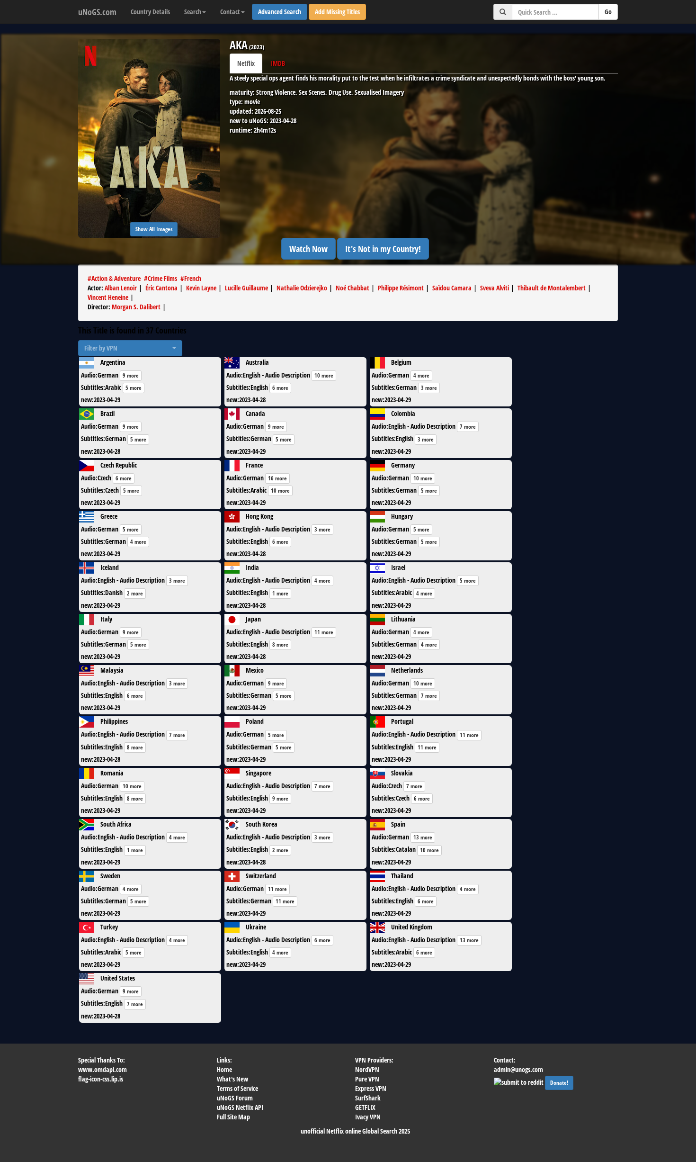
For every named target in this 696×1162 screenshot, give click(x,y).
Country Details (150, 11)
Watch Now (308, 248)
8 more (280, 644)
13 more (422, 837)
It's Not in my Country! (383, 248)
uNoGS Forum (235, 1097)
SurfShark (368, 1097)
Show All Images (153, 229)
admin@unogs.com (518, 1069)
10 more (323, 375)
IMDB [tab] (278, 63)
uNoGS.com (97, 12)
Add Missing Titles (337, 11)
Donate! (559, 1083)
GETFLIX (365, 1107)
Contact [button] (230, 11)
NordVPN (367, 1069)
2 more (135, 593)
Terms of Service (237, 1088)
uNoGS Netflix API (240, 1107)
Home (224, 1069)
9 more (131, 375)
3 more (429, 388)
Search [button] (192, 11)
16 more (277, 478)
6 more (280, 388)
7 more (468, 427)
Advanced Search (279, 11)
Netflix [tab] (246, 63)
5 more (133, 388)
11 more (323, 632)
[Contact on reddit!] (519, 1081)
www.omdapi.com (102, 1069)
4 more (421, 375)
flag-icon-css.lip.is (100, 1078)
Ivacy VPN (368, 1116)
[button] (130, 348)
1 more (280, 593)
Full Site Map (233, 1116)
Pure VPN (367, 1078)
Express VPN (370, 1088)
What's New (232, 1078)
